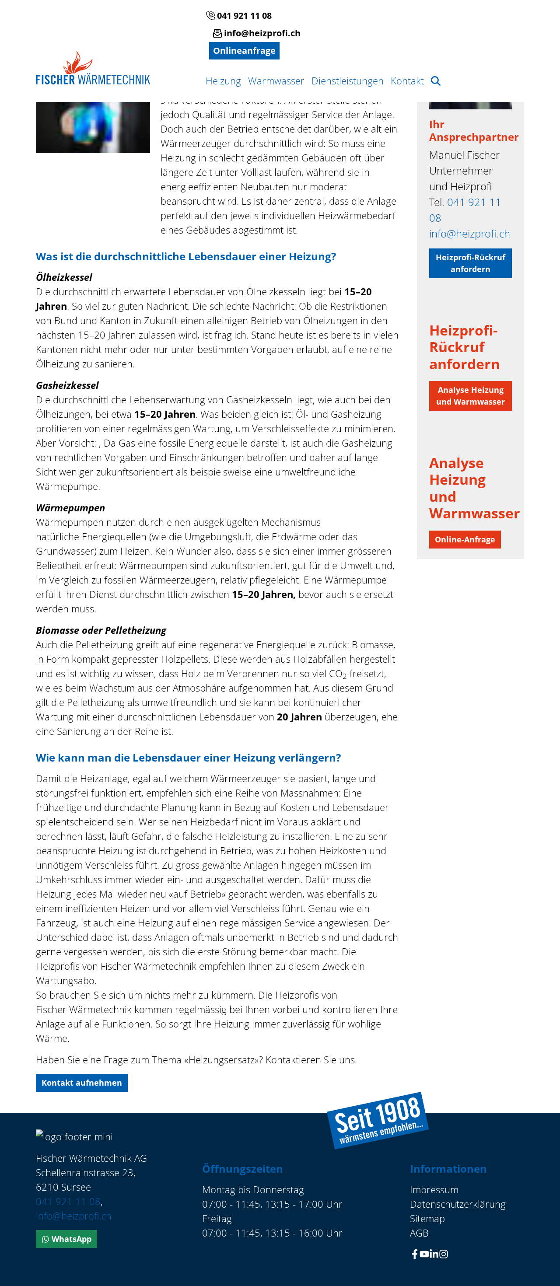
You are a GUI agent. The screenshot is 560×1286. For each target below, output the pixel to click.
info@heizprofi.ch (261, 33)
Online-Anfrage (465, 539)
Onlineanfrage (244, 50)
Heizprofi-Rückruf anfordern (470, 263)
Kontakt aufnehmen (82, 1082)
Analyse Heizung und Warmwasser (470, 395)
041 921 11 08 (243, 15)
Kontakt (407, 80)
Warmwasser (276, 80)
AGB (419, 1232)
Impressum (434, 1189)
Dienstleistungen (348, 80)
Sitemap (427, 1218)
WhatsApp (70, 1239)
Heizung (223, 80)
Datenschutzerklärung (458, 1203)
